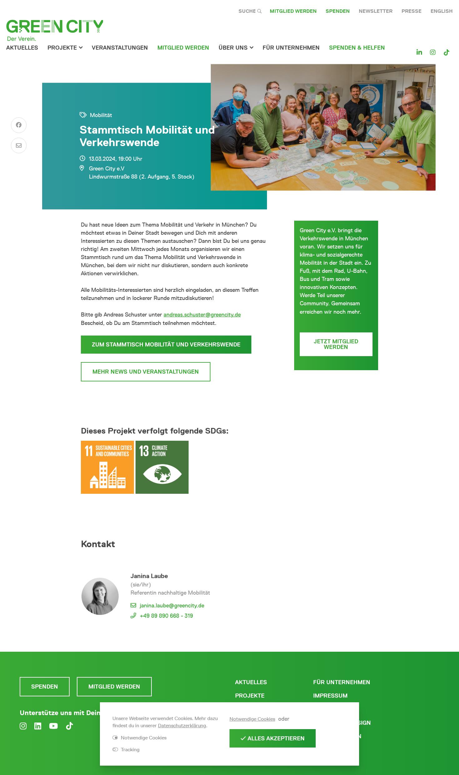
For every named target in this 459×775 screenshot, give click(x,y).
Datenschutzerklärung (182, 725)
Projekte (62, 47)
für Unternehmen (291, 47)
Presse (412, 11)
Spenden (338, 11)
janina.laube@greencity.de (172, 605)
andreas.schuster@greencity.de (202, 314)
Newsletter (375, 11)
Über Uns (233, 47)
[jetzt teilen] (19, 125)
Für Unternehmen (341, 682)
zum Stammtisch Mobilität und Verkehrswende (166, 344)
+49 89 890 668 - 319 (166, 615)
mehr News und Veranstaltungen (145, 371)
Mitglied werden (293, 11)
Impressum (330, 695)
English (442, 11)
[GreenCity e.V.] (54, 30)
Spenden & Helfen (357, 47)
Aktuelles (22, 47)
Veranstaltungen (120, 47)
